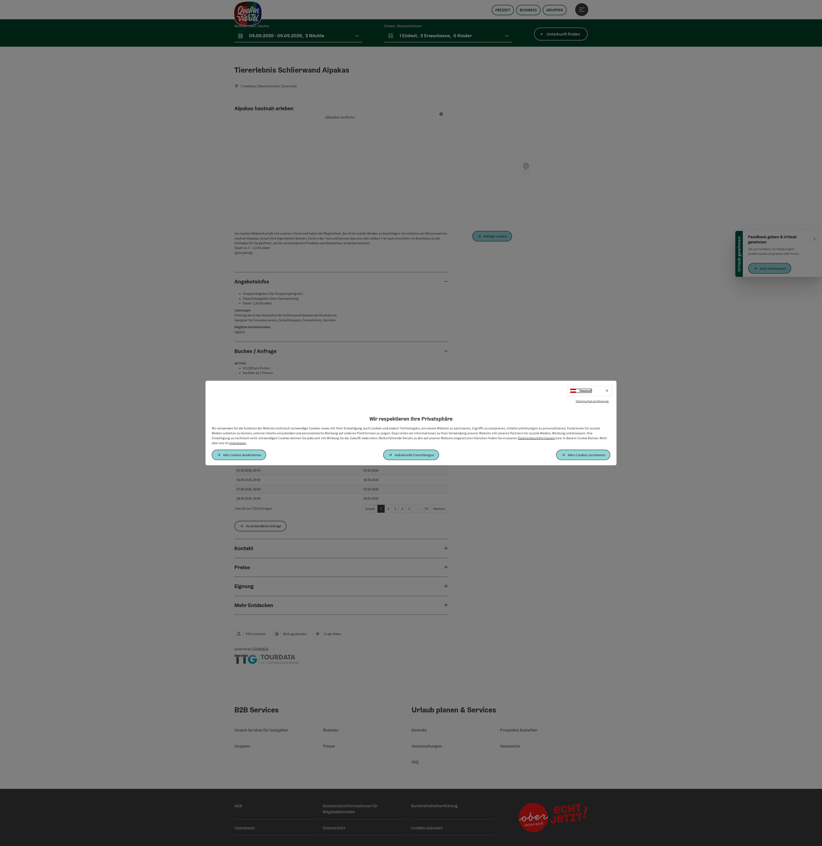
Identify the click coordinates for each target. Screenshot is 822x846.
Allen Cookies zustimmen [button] (587, 455)
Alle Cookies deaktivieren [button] (242, 455)
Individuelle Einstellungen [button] (414, 455)
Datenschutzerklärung (592, 401)
